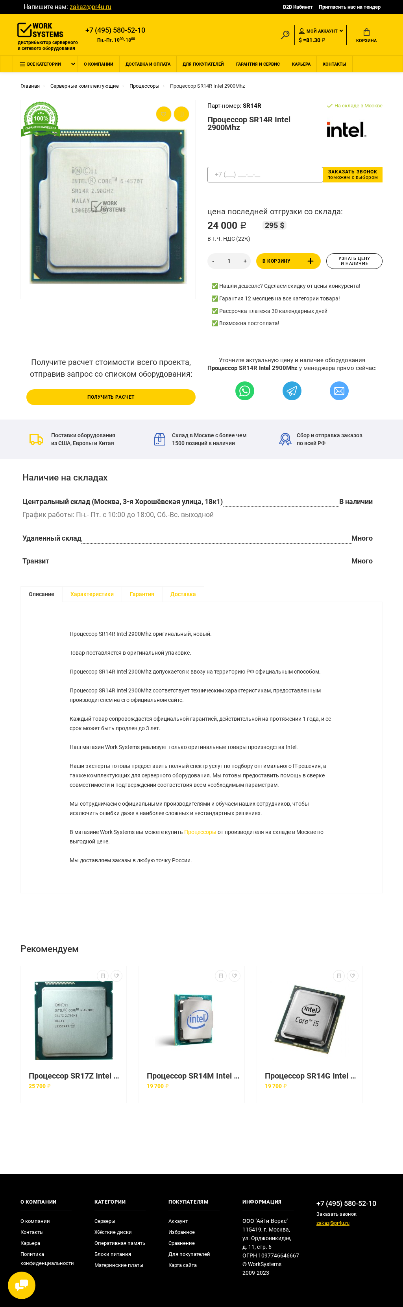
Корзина (366, 40)
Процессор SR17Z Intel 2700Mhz (75, 1076)
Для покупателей (203, 64)
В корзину (276, 261)
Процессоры (200, 832)
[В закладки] (116, 976)
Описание (41, 594)
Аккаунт (178, 1221)
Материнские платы (118, 1265)
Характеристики (92, 594)
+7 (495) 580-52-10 (115, 30)
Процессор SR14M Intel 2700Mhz (193, 1076)
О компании (98, 64)
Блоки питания (112, 1254)
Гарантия (142, 594)
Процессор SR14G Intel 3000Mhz (312, 1076)
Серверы (104, 1221)
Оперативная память (119, 1243)
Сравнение (181, 1243)
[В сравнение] (103, 976)
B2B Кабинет (298, 7)
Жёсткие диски (113, 1232)
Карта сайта (182, 1265)
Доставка (183, 594)
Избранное (181, 1232)
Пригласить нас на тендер (350, 7)
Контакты (334, 64)
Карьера (301, 64)
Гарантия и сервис (258, 64)
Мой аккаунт (322, 31)
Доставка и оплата (148, 64)
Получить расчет (111, 397)
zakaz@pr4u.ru (90, 7)
